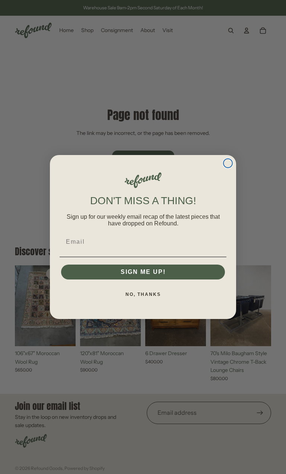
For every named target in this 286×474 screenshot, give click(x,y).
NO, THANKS (143, 294)
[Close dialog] (227, 163)
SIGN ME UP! (143, 272)
